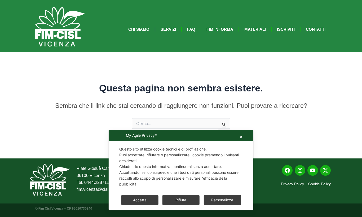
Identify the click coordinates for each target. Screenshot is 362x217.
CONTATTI (315, 29)
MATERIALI (255, 29)
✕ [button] (241, 137)
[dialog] (181, 170)
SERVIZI (168, 29)
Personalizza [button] (222, 200)
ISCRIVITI (286, 29)
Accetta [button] (140, 200)
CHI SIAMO (138, 29)
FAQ (191, 29)
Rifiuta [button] (180, 200)
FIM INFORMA (219, 29)
